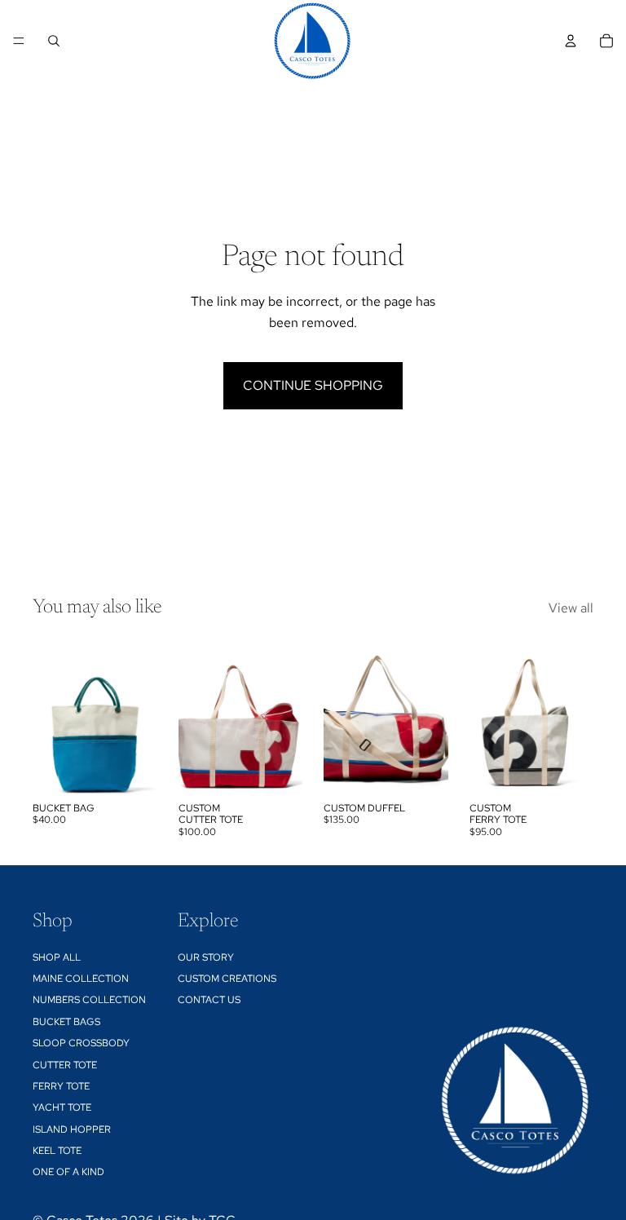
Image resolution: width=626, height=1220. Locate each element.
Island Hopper (72, 1128)
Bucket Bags (66, 1021)
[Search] (54, 41)
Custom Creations (227, 978)
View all (571, 608)
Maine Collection (81, 978)
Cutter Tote (65, 1064)
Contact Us (209, 999)
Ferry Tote (61, 1086)
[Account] (571, 41)
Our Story (206, 956)
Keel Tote (57, 1150)
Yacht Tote (62, 1107)
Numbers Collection (89, 999)
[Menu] (18, 41)
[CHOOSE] (132, 769)
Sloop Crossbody (81, 1043)
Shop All (57, 956)
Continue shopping (313, 385)
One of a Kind (68, 1171)
